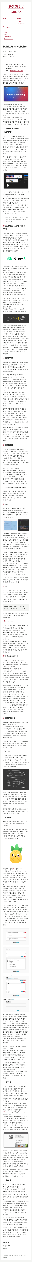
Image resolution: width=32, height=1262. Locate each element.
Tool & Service (21, 23)
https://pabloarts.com (16, 71)
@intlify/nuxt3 (7, 1112)
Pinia (14, 869)
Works (19, 18)
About (5, 18)
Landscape (7, 30)
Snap (5, 34)
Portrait (6, 32)
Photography (7, 27)
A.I (17, 27)
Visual (19, 21)
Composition (7, 36)
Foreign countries (8, 39)
